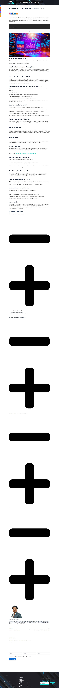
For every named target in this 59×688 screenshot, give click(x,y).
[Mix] (0, 13)
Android (26, 2)
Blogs (28, 681)
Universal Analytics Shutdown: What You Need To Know (26, 153)
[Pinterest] (0, 10)
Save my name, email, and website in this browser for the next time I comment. (20, 656)
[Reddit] (0, 8)
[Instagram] (9, 13)
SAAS (20, 2)
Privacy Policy (29, 682)
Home (16, 2)
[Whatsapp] (0, 14)
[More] (17, 13)
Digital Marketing (21, 680)
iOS (19, 686)
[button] (48, 26)
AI (18, 2)
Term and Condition (30, 686)
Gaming (32, 2)
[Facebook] (11, 13)
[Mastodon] (0, 12)
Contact (38, 2)
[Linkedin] (15, 13)
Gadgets (23, 2)
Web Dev (20, 679)
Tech (29, 2)
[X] (13, 13)
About (35, 2)
